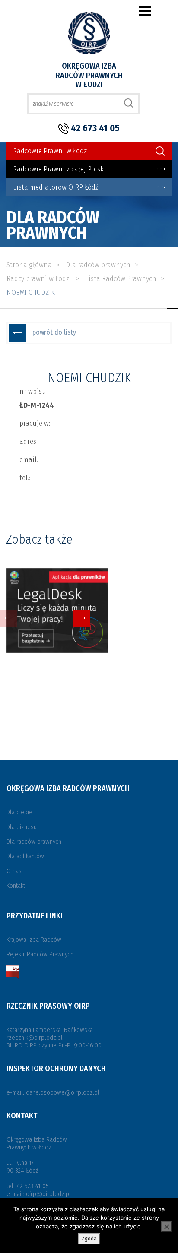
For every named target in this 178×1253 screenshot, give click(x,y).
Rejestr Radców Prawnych (39, 954)
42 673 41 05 (95, 128)
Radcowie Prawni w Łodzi (51, 150)
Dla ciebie (19, 812)
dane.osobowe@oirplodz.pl (62, 1092)
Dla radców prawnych (33, 841)
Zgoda (89, 1238)
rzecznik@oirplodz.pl (34, 1037)
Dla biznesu (21, 827)
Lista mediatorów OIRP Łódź (55, 187)
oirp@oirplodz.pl (48, 1194)
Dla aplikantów (25, 856)
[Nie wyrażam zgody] (166, 1226)
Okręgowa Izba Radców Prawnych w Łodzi (89, 75)
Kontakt (15, 885)
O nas (14, 871)
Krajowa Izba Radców (33, 939)
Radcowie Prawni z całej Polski (59, 169)
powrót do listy (54, 332)
